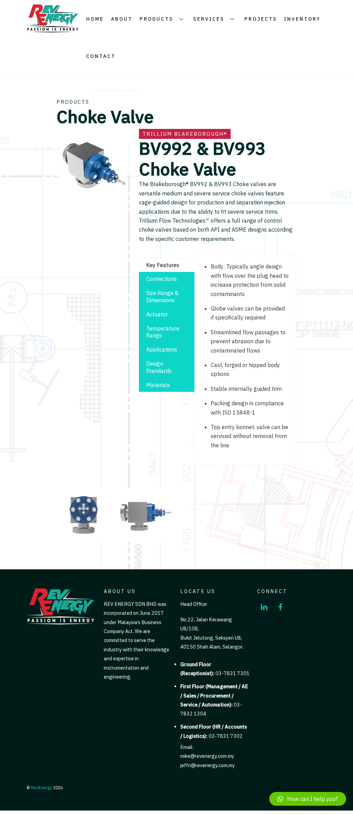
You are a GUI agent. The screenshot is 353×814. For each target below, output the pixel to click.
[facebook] (281, 605)
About (121, 19)
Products (156, 19)
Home (95, 19)
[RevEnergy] (52, 29)
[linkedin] (264, 605)
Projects (260, 19)
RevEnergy (41, 787)
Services (208, 19)
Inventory (302, 19)
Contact (100, 56)
